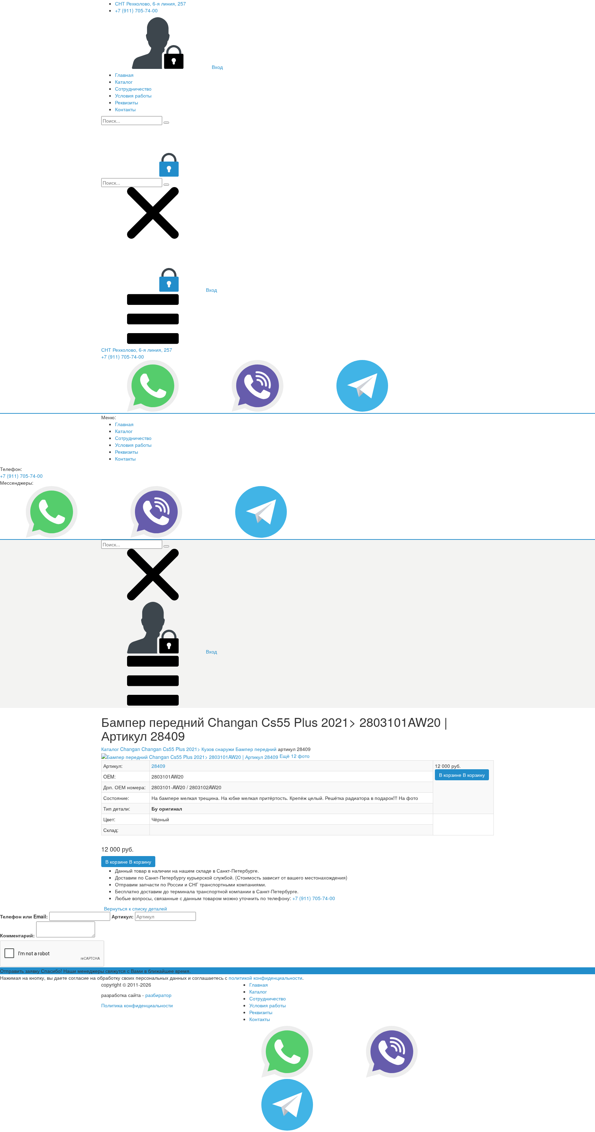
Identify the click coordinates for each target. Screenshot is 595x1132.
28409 (158, 765)
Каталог (124, 81)
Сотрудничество (133, 88)
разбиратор (158, 994)
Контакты (125, 109)
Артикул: (123, 916)
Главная (124, 74)
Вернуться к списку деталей (134, 908)
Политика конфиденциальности (137, 1005)
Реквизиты (126, 102)
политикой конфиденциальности (265, 977)
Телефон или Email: (24, 916)
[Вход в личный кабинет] (153, 174)
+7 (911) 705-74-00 (136, 10)
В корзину (462, 774)
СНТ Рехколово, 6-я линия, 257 (150, 3)
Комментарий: (17, 935)
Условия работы (133, 95)
